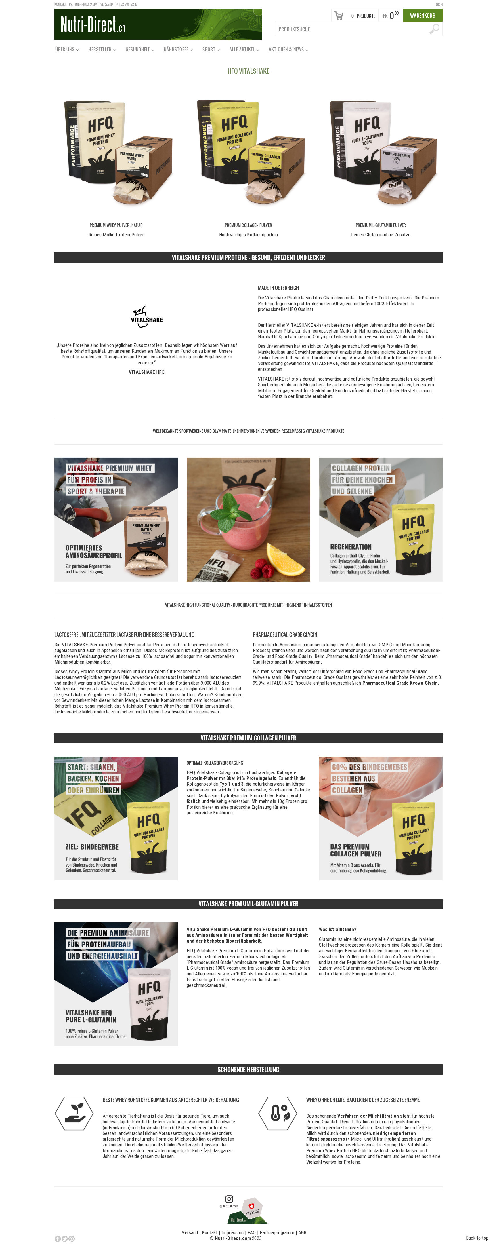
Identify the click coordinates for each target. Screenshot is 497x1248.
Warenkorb (422, 15)
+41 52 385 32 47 (126, 4)
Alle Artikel (239, 50)
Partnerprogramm (83, 4)
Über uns (62, 50)
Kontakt (60, 4)
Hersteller (97, 50)
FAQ (252, 1232)
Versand (106, 4)
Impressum (232, 1232)
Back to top (477, 1238)
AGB (302, 1232)
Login (439, 4)
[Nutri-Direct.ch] (158, 23)
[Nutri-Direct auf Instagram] (244, 1209)
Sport (206, 50)
